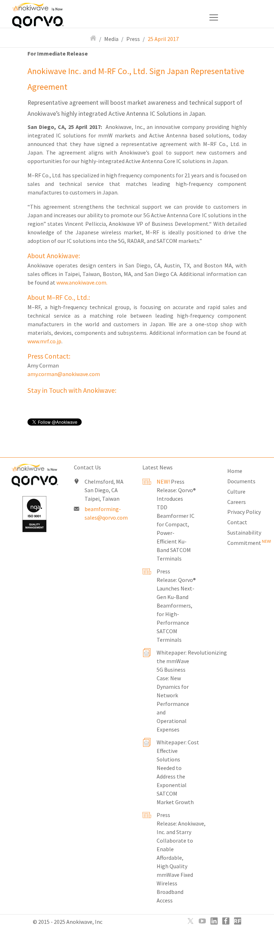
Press (133, 38)
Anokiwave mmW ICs (49, 10)
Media (111, 38)
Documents (241, 481)
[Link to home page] (34, 476)
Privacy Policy (244, 511)
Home (234, 470)
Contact (237, 522)
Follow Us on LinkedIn (214, 921)
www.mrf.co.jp (44, 341)
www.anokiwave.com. (81, 282)
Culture (236, 491)
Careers (236, 501)
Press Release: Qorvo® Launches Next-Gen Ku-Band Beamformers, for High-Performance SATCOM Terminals (176, 605)
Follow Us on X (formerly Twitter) (190, 921)
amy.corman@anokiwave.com (63, 374)
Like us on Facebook (225, 921)
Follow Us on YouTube (202, 921)
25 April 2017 (163, 38)
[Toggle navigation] (120, 17)
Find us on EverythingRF (237, 921)
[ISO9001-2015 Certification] (34, 514)
